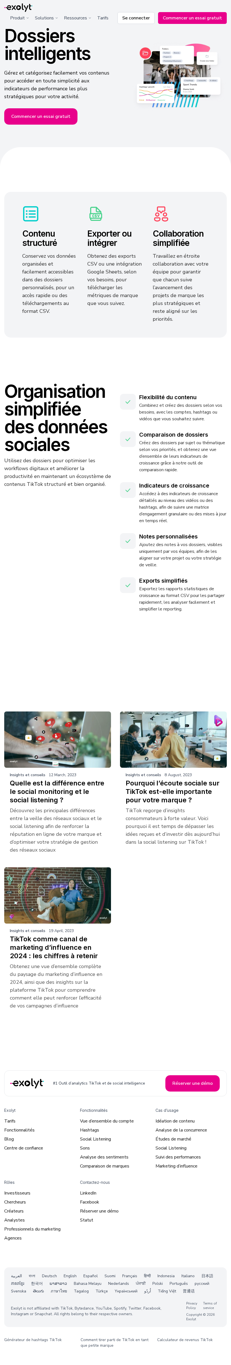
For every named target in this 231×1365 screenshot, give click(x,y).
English (70, 1276)
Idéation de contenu (175, 1121)
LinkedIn (88, 1193)
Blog (9, 1139)
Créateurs (14, 1211)
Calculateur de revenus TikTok (185, 1340)
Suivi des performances (178, 1157)
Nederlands (118, 1283)
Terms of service (210, 1305)
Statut (86, 1220)
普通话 (189, 1291)
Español (90, 1276)
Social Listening (95, 1139)
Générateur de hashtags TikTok (33, 1340)
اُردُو (147, 1291)
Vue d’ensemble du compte (107, 1121)
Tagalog (81, 1291)
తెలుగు (38, 1291)
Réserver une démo (99, 1211)
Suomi (110, 1276)
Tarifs (102, 18)
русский (202, 1283)
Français (129, 1276)
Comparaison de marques (104, 1166)
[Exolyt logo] (18, 7)
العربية (16, 1276)
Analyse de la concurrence (181, 1130)
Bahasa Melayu (87, 1283)
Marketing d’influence (176, 1166)
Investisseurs (17, 1193)
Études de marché (173, 1139)
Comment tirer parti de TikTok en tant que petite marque (114, 1342)
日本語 (207, 1276)
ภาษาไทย (59, 1291)
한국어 (37, 1283)
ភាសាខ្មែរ (17, 1283)
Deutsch (49, 1276)
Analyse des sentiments (104, 1157)
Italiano (188, 1276)
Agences (13, 1238)
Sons (85, 1148)
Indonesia (166, 1276)
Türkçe (101, 1291)
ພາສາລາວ (58, 1283)
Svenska (18, 1291)
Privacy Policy (191, 1305)
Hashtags (89, 1130)
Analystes (14, 1220)
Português (179, 1283)
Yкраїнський (126, 1291)
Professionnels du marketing (32, 1229)
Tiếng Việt (167, 1291)
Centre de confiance (23, 1148)
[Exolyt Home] (27, 1083)
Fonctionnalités (19, 1130)
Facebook (89, 1202)
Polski (157, 1283)
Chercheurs (15, 1202)
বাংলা (32, 1276)
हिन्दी (147, 1276)
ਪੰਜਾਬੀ (141, 1283)
